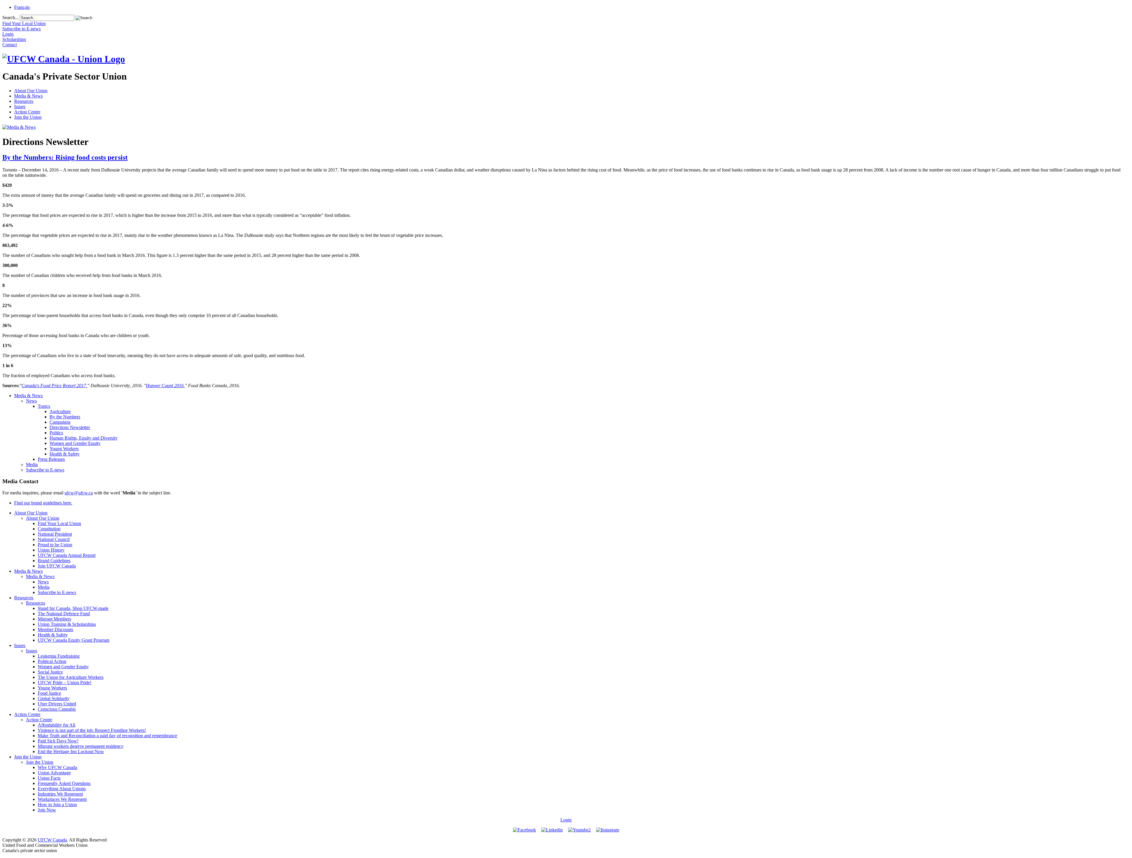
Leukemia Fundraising (59, 656)
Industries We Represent (60, 793)
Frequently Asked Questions (64, 783)
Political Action (52, 661)
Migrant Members (54, 618)
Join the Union (28, 117)
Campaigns (60, 422)
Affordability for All (56, 724)
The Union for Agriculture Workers (70, 677)
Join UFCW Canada (57, 565)
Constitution (49, 528)
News (31, 400)
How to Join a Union (57, 804)
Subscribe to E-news (45, 469)
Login (566, 819)
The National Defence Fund (64, 613)
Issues (19, 106)
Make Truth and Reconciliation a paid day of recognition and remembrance (107, 735)
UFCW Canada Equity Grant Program (73, 640)
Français (22, 7)
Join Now (47, 809)
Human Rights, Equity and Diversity (84, 437)
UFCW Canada (52, 839)
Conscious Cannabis (57, 709)
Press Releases (51, 459)
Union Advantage (54, 772)
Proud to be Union (55, 544)
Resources (23, 101)
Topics (44, 406)
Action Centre (27, 111)
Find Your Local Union (59, 523)
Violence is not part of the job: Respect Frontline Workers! (92, 730)
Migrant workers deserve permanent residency (81, 746)
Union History (51, 549)
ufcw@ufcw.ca (79, 492)
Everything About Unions (62, 788)
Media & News (28, 95)
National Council (54, 539)
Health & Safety (65, 453)
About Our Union (30, 90)
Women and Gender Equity (75, 443)
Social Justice (50, 671)
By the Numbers (65, 416)
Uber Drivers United (57, 703)
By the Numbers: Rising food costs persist (65, 157)
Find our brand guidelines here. (43, 502)
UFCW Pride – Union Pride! (64, 682)
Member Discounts (55, 629)
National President (55, 534)
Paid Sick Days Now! (58, 740)
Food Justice (49, 693)
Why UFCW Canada (57, 767)
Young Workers (64, 448)
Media (32, 464)
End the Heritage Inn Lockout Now (71, 751)
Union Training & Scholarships (67, 624)
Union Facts (49, 778)
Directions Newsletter (70, 427)
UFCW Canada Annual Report (67, 555)
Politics (56, 432)
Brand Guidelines (54, 560)
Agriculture (60, 411)
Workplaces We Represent (62, 799)
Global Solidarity (54, 698)
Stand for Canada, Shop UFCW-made (73, 608)
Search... (10, 17)
